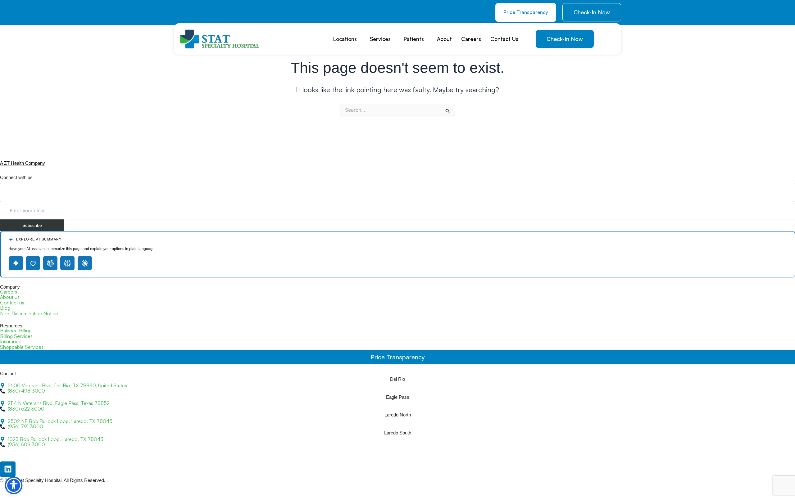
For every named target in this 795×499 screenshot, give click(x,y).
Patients (414, 39)
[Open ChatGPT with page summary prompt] (50, 263)
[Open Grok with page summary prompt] (32, 263)
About (444, 39)
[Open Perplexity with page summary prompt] (67, 263)
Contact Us (504, 39)
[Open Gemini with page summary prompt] (15, 263)
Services (380, 39)
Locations (345, 39)
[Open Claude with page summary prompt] (84, 263)
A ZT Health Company (22, 163)
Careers (471, 39)
